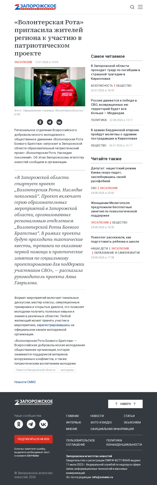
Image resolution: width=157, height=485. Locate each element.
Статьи (129, 416)
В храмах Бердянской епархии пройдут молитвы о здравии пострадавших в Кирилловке (115, 134)
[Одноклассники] (40, 122)
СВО (93, 188)
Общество (124, 85)
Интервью (73, 422)
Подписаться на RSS (33, 439)
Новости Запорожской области (35, 369)
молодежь (67, 369)
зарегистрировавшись (54, 325)
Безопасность (102, 85)
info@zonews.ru (102, 477)
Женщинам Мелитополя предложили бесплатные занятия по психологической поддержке (114, 209)
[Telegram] (50, 122)
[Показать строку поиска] (132, 7)
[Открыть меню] (140, 7)
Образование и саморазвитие (117, 253)
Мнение (71, 429)
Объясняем (132, 422)
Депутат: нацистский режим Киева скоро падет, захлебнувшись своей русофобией (113, 175)
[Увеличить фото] (49, 86)
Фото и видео (101, 422)
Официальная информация (112, 429)
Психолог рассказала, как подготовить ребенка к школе (115, 239)
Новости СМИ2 (25, 382)
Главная (72, 416)
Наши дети (99, 248)
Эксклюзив (23, 62)
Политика (99, 120)
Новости (97, 416)
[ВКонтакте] (59, 122)
